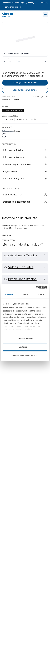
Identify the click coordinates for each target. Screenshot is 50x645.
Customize (23, 347)
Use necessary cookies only (25, 355)
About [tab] (41, 294)
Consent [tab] (9, 294)
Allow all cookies (25, 338)
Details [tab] (25, 294)
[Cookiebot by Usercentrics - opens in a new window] (36, 287)
